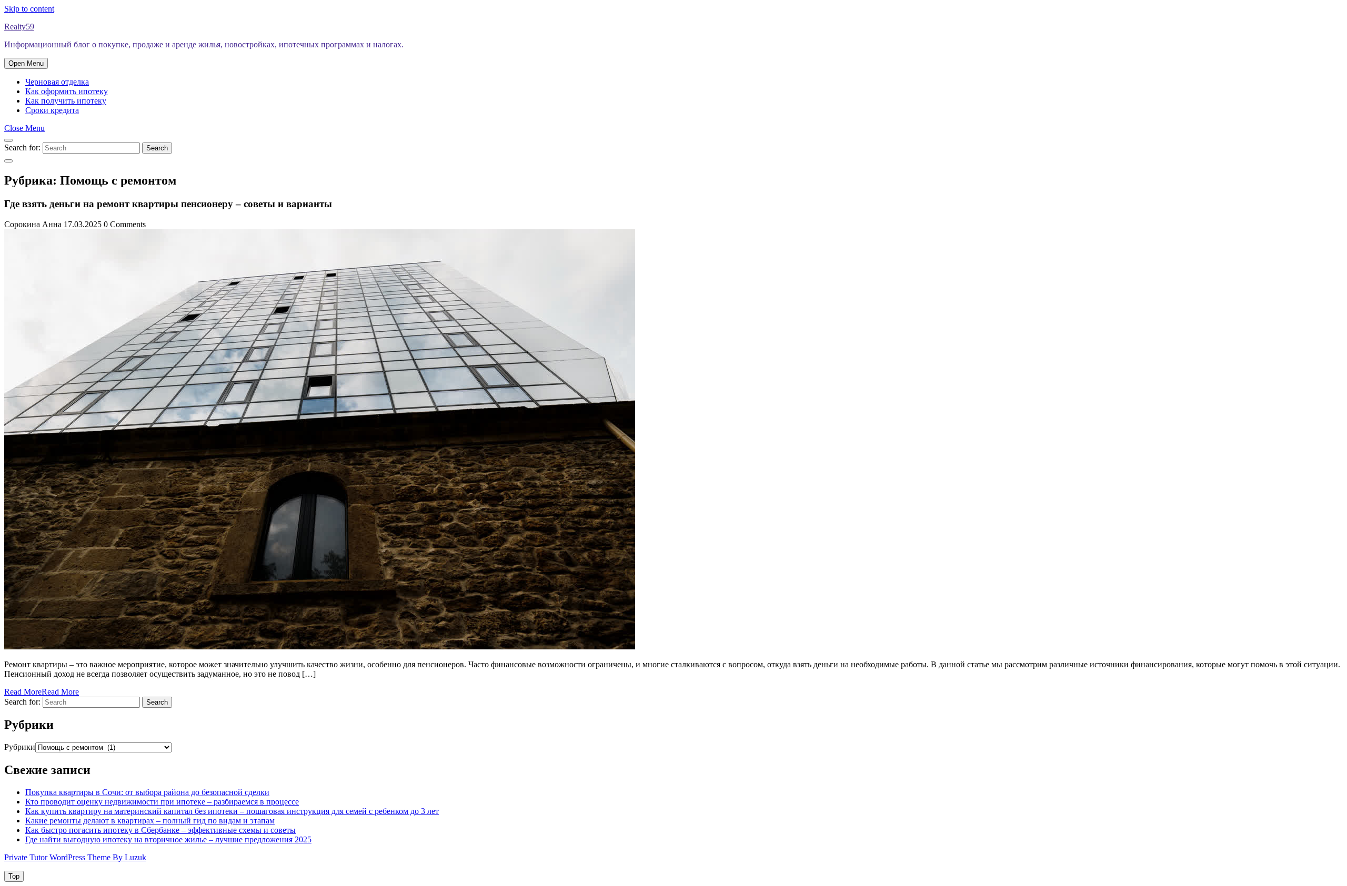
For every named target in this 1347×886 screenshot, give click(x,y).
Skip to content (29, 8)
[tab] (26, 63)
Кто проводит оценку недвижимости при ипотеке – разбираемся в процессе (162, 801)
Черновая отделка (57, 81)
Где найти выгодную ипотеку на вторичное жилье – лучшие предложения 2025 (168, 839)
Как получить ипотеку (65, 100)
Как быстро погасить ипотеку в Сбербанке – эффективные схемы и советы (160, 830)
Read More (41, 691)
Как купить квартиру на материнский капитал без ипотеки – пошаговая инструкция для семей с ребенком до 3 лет (232, 811)
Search (157, 148)
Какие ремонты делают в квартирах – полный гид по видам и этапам (150, 820)
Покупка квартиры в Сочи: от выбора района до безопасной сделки (147, 792)
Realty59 (19, 26)
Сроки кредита (52, 110)
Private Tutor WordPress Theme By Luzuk (75, 857)
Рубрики (19, 746)
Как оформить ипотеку (66, 91)
